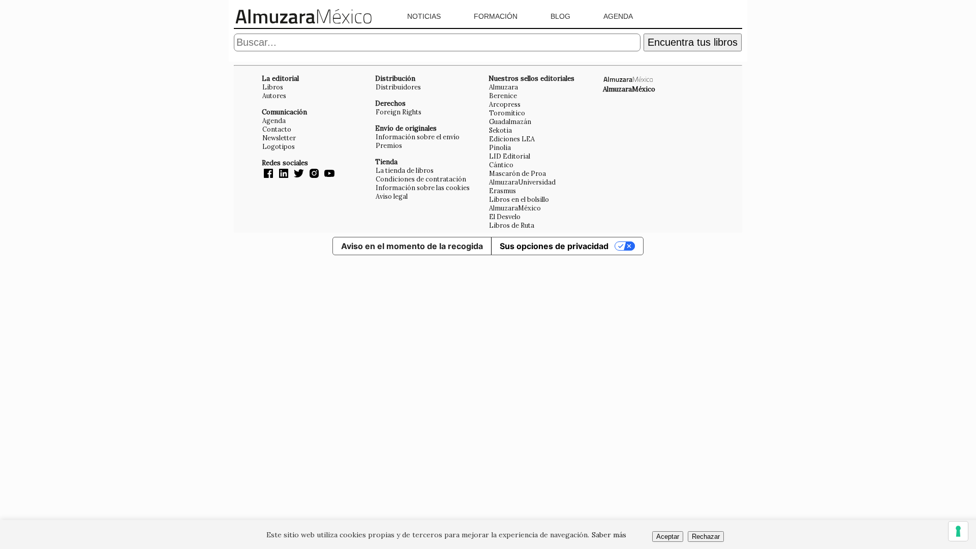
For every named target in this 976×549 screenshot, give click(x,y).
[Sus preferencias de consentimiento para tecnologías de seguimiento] (958, 531)
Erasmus (502, 191)
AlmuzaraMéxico (515, 208)
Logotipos (278, 146)
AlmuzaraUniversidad (522, 182)
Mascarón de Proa (517, 173)
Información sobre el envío (418, 137)
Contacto (276, 129)
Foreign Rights (398, 112)
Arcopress (505, 104)
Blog (560, 16)
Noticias (424, 16)
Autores (274, 96)
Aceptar (667, 536)
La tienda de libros (405, 170)
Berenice (503, 96)
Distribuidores (398, 87)
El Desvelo (505, 216)
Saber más (609, 534)
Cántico (501, 165)
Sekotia (500, 130)
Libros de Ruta (511, 225)
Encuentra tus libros (693, 42)
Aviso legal (392, 196)
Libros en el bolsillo (519, 199)
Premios (389, 145)
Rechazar (706, 536)
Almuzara (503, 87)
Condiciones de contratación (421, 179)
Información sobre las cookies (423, 188)
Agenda (618, 16)
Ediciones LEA (512, 139)
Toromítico (507, 113)
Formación (495, 16)
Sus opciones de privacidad (554, 246)
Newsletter (279, 138)
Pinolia (500, 147)
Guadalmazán (510, 121)
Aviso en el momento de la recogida (412, 246)
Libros (272, 87)
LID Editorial (509, 156)
